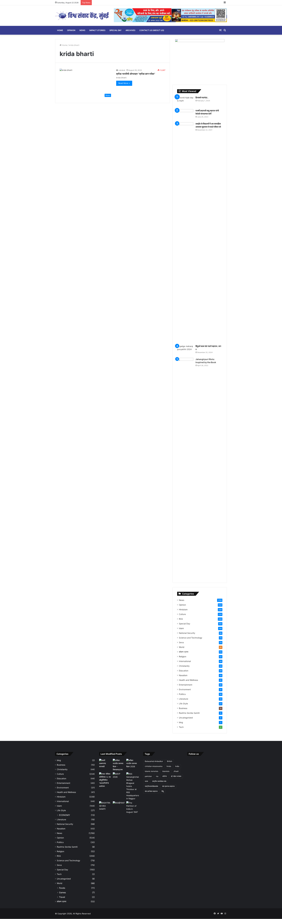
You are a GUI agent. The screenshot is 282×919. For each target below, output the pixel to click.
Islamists (165, 771)
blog (181, 722)
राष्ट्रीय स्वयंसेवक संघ (159, 781)
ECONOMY (64, 815)
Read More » (124, 83)
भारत (146, 781)
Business (183, 708)
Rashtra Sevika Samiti (189, 713)
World (181, 647)
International (185, 661)
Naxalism (183, 675)
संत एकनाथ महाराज (168, 786)
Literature (183, 699)
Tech (181, 727)
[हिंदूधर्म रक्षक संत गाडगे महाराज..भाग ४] (185, 350)
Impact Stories (97, 30)
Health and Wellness (188, 680)
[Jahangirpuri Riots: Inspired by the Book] (185, 468)
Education (183, 670)
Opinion (71, 30)
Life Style (183, 703)
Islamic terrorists (151, 771)
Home (60, 30)
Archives (130, 30)
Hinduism (183, 609)
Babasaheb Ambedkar (154, 761)
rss (157, 776)
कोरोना (164, 776)
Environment (185, 689)
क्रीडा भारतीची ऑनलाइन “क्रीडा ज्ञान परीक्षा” (135, 73)
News (82, 30)
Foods (62, 888)
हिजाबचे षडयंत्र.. (201, 97)
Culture (182, 614)
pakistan (148, 776)
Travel (62, 897)
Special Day (115, 30)
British (169, 761)
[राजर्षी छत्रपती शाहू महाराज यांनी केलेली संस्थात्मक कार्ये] (185, 114)
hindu (169, 766)
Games (62, 892)
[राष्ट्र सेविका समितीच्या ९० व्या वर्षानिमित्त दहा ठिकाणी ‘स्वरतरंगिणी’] (105, 780)
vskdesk (121, 70)
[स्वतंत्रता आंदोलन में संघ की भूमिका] (119, 804)
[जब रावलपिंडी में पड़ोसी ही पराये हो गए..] (132, 807)
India (177, 766)
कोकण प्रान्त (183, 652)
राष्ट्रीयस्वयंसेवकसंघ (151, 786)
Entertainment (185, 685)
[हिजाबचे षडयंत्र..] (185, 101)
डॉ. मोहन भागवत (176, 776)
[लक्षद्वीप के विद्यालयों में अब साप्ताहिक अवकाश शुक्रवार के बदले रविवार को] (185, 232)
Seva (181, 642)
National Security (187, 633)
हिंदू (163, 791)
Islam (181, 628)
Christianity (184, 666)
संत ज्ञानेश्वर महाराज (151, 791)
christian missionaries (153, 766)
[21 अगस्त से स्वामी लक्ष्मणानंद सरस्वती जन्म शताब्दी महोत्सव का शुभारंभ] (105, 763)
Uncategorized (186, 718)
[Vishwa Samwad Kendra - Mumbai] (82, 15)
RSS (181, 619)
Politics (182, 694)
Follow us (194, 754)
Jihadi (175, 771)
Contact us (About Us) (151, 30)
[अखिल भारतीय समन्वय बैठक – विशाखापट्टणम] (119, 765)
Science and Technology (190, 638)
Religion (182, 656)
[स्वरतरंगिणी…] (105, 806)
